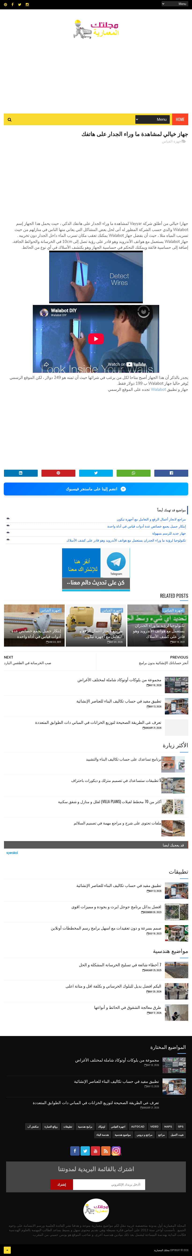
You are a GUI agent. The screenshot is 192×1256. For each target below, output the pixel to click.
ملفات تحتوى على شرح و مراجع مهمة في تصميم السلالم (117, 823)
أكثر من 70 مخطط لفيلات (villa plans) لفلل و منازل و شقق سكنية (109, 801)
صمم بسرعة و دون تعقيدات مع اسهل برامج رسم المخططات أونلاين (106, 928)
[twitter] (19, 4)
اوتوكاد (101, 1126)
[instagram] (27, 4)
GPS (181, 1126)
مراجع (161, 1135)
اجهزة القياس (172, 141)
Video (154, 1126)
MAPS (168, 1126)
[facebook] (12, 4)
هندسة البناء (102, 1135)
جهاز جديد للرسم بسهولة (169, 533)
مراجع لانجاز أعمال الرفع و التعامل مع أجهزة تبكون (151, 519)
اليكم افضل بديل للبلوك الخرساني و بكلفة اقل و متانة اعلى (113, 986)
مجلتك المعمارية (162, 1250)
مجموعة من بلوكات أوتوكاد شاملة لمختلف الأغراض (119, 679)
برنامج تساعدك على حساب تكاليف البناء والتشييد (123, 759)
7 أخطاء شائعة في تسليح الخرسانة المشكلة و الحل (120, 964)
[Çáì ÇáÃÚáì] (7, 1250)
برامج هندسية (85, 1126)
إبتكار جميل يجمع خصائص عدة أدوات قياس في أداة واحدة (146, 526)
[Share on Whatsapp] (134, 473)
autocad (137, 1126)
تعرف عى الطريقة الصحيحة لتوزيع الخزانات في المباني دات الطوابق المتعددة (98, 722)
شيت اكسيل (177, 1135)
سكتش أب (33, 1126)
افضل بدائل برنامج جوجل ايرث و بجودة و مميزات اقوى (116, 906)
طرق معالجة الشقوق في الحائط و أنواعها (127, 1007)
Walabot (158, 389)
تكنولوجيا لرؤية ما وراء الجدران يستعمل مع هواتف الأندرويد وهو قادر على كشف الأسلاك (126, 540)
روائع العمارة (51, 1126)
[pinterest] (5, 4)
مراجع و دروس (144, 1135)
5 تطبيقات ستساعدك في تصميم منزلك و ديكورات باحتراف (116, 780)
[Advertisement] (96, 73)
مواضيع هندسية (123, 1135)
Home (180, 119)
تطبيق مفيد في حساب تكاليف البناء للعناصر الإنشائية (118, 701)
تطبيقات (67, 1126)
